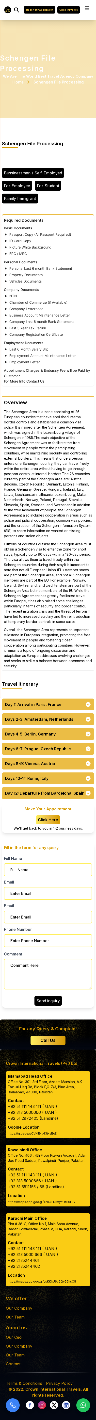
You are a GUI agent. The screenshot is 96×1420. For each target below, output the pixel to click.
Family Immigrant (20, 198)
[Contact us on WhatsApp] (83, 1405)
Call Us (48, 1040)
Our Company (19, 1308)
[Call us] (13, 1405)
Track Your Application (39, 9)
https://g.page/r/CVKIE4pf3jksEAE (32, 1133)
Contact (13, 1363)
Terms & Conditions (24, 1383)
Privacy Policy (59, 1383)
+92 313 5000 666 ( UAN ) (33, 1254)
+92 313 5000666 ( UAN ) (32, 1112)
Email (9, 882)
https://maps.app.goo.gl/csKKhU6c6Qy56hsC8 (42, 1281)
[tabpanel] (48, 300)
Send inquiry (48, 1000)
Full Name (13, 858)
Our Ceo (14, 1337)
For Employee (17, 185)
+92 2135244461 (23, 1260)
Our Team (15, 1317)
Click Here (48, 819)
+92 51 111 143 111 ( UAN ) (32, 1106)
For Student (48, 185)
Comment (13, 954)
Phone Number (18, 929)
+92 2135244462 (24, 1266)
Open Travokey (68, 9)
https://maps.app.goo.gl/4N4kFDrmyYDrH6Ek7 (42, 1202)
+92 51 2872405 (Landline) (33, 1118)
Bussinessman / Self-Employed (33, 172)
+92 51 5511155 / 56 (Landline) (36, 1186)
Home (18, 82)
